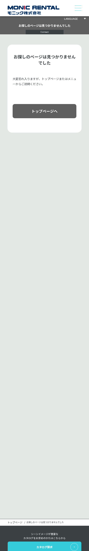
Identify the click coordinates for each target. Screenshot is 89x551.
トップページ (14, 522)
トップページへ (44, 111)
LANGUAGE (71, 19)
